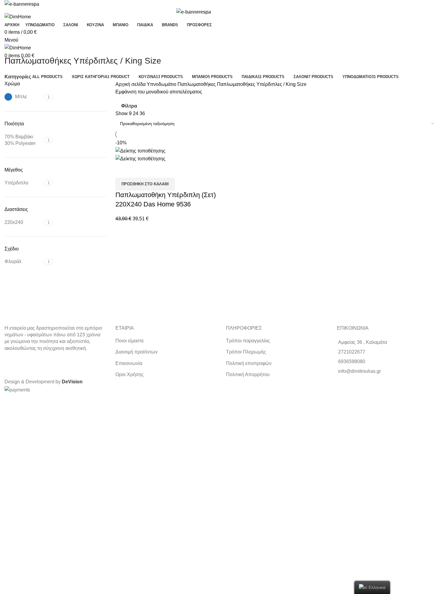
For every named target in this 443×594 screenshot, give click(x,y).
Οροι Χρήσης (129, 374)
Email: (8, 444)
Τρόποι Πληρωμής (246, 351)
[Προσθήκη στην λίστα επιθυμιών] (139, 170)
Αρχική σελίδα (131, 84)
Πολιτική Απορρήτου (248, 374)
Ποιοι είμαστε (129, 340)
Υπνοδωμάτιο (162, 84)
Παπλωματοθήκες (197, 84)
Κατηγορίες (18, 76)
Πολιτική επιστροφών (249, 363)
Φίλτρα (129, 105)
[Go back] (12, 47)
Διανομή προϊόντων (136, 351)
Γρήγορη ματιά (122, 170)
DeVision (72, 381)
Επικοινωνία (128, 363)
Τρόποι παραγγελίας (248, 340)
